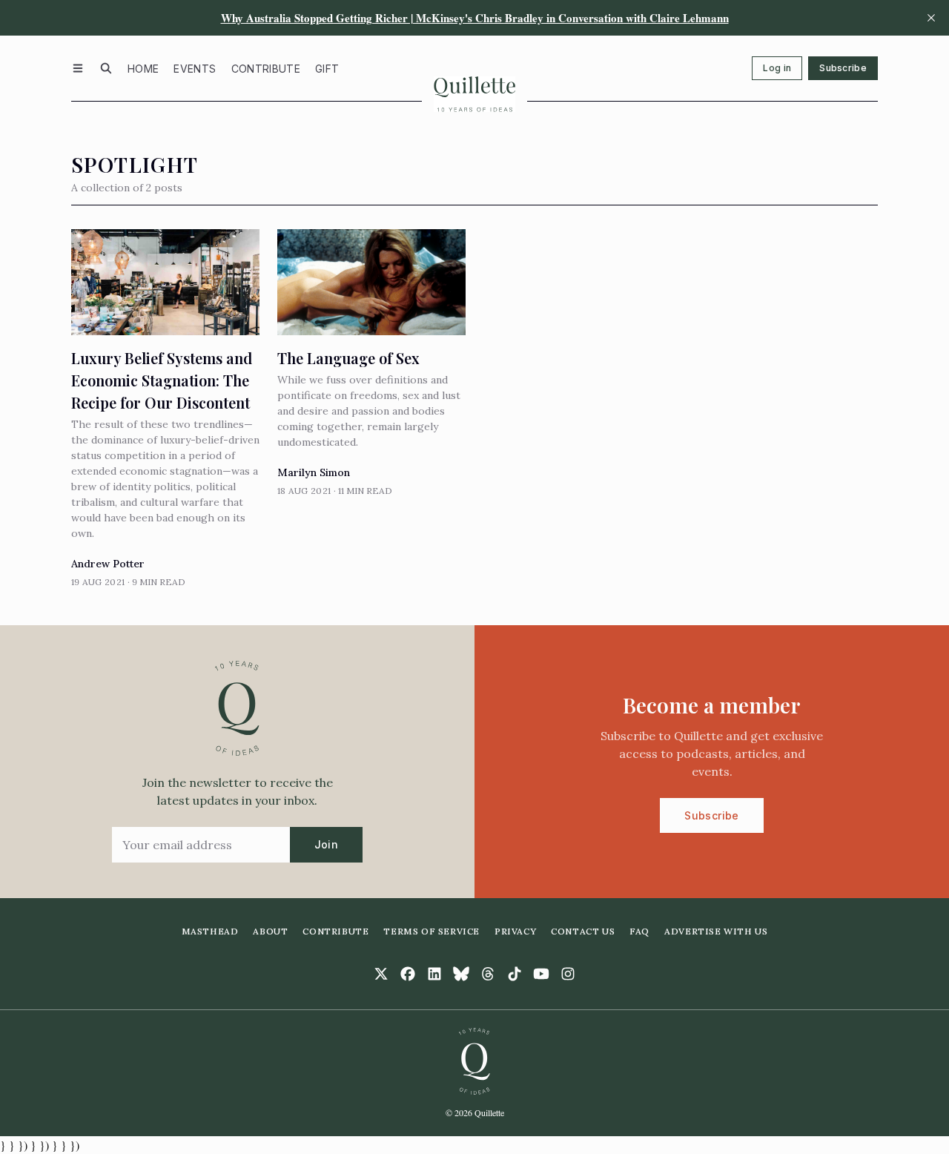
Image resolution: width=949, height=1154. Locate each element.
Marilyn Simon (313, 472)
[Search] (106, 68)
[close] (931, 18)
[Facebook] (408, 974)
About (270, 931)
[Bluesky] (461, 974)
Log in (777, 67)
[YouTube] (541, 974)
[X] (381, 974)
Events (194, 68)
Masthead (210, 931)
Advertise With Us (715, 931)
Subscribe (843, 67)
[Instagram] (568, 974)
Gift (327, 68)
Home (143, 68)
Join (326, 844)
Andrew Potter (108, 563)
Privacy (515, 931)
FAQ (639, 931)
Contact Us (583, 931)
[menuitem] (143, 68)
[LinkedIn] (434, 974)
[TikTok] (514, 974)
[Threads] (488, 974)
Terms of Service (431, 931)
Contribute (266, 68)
